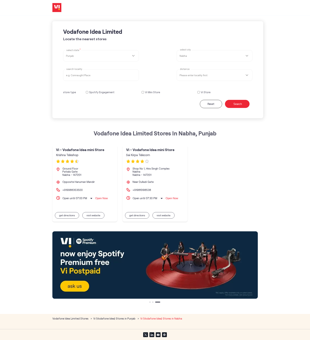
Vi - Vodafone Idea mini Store (80, 150)
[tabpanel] (155, 265)
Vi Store (205, 92)
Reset (211, 103)
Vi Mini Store (152, 92)
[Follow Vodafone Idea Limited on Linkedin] (151, 334)
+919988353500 (72, 189)
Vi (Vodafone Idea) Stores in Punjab (114, 318)
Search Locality (74, 69)
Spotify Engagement (101, 92)
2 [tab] (153, 302)
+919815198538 (142, 189)
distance (184, 69)
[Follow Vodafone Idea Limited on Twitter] (145, 334)
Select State (73, 50)
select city (185, 49)
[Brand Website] (164, 334)
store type (69, 92)
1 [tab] (150, 302)
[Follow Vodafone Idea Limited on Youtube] (158, 334)
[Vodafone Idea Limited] (56, 8)
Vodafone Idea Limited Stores (70, 318)
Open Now (101, 198)
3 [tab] (156, 302)
